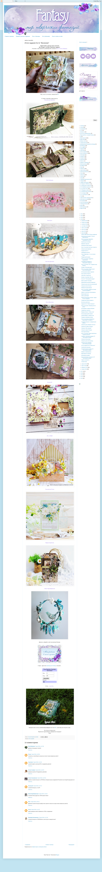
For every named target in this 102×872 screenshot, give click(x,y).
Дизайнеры (82, 145)
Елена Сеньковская (32, 778)
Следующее (27, 844)
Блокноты (82, 131)
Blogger (57, 854)
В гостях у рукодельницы (85, 133)
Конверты (82, 156)
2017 (81, 371)
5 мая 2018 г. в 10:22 (37, 762)
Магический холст (85, 294)
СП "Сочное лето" (84, 188)
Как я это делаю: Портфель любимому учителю (87, 240)
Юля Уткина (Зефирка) (62, 48)
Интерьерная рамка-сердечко (87, 271)
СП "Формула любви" (84, 190)
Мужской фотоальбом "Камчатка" (88, 282)
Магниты (82, 160)
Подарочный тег (84, 250)
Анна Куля (49, 220)
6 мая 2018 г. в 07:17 (37, 785)
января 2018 (84, 369)
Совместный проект (84, 182)
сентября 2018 (85, 226)
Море (81, 167)
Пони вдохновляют (85, 331)
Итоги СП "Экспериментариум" (88, 278)
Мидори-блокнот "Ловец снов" (87, 312)
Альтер (81, 127)
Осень (81, 173)
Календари (82, 154)
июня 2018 (84, 231)
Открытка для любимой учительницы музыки (86, 343)
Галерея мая (84, 361)
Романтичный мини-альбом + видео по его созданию (89, 298)
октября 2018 (85, 224)
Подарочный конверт (85, 257)
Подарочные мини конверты (87, 300)
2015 (81, 374)
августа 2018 (84, 227)
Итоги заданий (31, 738)
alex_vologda (49, 435)
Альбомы (82, 125)
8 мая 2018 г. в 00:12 (35, 801)
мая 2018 (84, 233)
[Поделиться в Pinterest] (47, 737)
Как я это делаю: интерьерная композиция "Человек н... (87, 320)
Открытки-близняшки (85, 339)
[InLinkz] (79, 383)
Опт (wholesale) (46, 36)
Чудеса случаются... (85, 359)
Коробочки (82, 159)
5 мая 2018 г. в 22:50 (40, 770)
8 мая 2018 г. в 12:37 (35, 809)
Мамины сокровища (84, 162)
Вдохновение (83, 138)
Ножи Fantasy (83, 170)
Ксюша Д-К (49, 382)
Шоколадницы (83, 206)
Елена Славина (31, 770)
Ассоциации (82, 128)
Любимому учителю (85, 252)
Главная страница (9, 36)
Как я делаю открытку (86, 273)
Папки (81, 177)
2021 (81, 213)
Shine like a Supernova (86, 275)
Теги (81, 196)
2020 (81, 215)
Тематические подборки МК (86, 197)
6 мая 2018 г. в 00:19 (41, 778)
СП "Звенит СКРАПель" (85, 183)
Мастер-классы (83, 164)
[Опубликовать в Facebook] (45, 737)
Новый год (82, 168)
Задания (82, 148)
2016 (81, 373)
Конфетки (82, 157)
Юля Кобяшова (49, 180)
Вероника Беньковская (33, 817)
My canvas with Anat (85, 302)
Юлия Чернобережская (50, 588)
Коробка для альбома (86, 241)
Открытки (82, 174)
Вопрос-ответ (83, 141)
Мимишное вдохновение (86, 287)
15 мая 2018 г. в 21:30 (43, 817)
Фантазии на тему (84, 199)
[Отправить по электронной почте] (41, 737)
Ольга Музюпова (50, 302)
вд (80, 136)
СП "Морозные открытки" (85, 185)
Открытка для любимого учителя (88, 324)
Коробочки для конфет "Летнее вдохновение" (88, 237)
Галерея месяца (83, 142)
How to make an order (57, 36)
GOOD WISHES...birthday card (87, 315)
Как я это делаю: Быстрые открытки (89, 247)
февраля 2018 (85, 367)
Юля (29, 801)
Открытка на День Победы (87, 326)
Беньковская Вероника (50, 100)
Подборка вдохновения (85, 179)
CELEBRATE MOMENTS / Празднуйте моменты (86, 262)
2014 (81, 376)
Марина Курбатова (49, 542)
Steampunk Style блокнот (86, 245)
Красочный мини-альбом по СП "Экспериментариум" (88, 358)
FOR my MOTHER (85, 295)
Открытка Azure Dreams (86, 285)
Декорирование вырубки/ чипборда (87, 144)
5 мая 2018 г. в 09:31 (35, 754)
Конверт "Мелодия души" (86, 267)
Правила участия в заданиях (23, 36)
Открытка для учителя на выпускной (89, 284)
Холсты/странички (84, 202)
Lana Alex (51, 686)
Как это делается (84, 153)
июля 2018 (84, 229)
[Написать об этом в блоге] (42, 737)
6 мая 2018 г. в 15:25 (43, 793)
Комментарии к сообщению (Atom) (39, 846)
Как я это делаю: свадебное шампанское (87, 259)
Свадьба (82, 180)
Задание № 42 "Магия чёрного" (88, 303)
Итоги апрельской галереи (87, 313)
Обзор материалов (84, 171)
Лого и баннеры (36, 36)
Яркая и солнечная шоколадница (88, 292)
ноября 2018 (84, 222)
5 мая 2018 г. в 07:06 (39, 746)
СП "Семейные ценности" (85, 187)
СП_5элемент (83, 193)
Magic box (82, 208)
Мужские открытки (85, 243)
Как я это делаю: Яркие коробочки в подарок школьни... (88, 334)
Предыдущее (71, 844)
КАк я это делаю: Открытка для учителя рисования (88, 270)
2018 (81, 219)
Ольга (29, 809)
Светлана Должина (49, 261)
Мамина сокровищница (86, 351)
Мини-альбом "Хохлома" (86, 280)
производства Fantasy (51, 665)
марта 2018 (84, 365)
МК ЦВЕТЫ (82, 165)
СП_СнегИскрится (84, 194)
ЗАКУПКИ (82, 150)
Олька (29, 754)
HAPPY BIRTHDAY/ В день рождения (89, 234)
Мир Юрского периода (86, 353)
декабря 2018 (85, 220)
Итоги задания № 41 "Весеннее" (88, 345)
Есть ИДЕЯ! (82, 147)
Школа (81, 205)
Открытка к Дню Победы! (86, 330)
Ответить (30, 750)
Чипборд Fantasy (83, 203)
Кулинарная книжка (85, 355)
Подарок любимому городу (87, 317)
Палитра (82, 176)
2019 (81, 217)
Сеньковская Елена (49, 489)
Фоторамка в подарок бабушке (87, 308)
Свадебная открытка (85, 310)
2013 (81, 378)
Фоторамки (82, 200)
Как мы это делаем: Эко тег (87, 277)
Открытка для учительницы (87, 340)
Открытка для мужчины (86, 248)
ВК (58, 94)
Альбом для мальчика (86, 347)
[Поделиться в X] (44, 737)
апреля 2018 (84, 363)
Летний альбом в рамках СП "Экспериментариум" (87, 349)
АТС (81, 130)
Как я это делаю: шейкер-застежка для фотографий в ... (88, 290)
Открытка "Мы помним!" (86, 328)
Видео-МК (82, 139)
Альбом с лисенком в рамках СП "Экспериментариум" (88, 337)
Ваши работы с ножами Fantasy (87, 135)
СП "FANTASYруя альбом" (85, 191)
